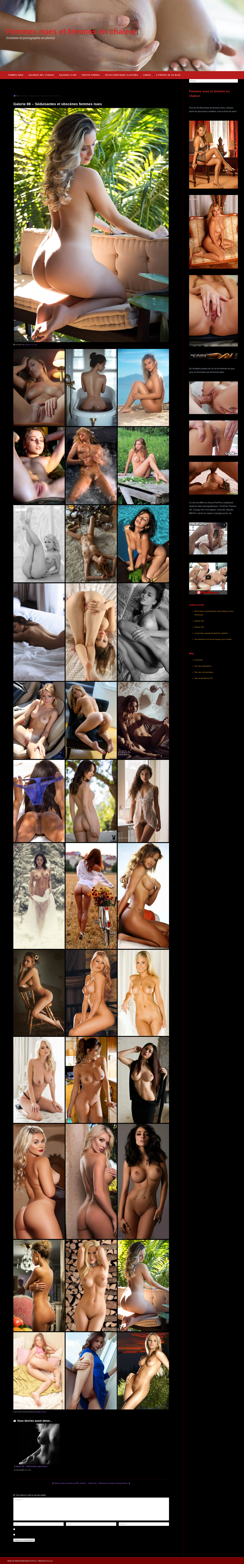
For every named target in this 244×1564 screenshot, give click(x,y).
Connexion (198, 660)
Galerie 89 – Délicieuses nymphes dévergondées (108, 1483)
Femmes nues (40, 1412)
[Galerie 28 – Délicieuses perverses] (39, 1444)
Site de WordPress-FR (203, 678)
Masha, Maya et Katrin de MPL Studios (70, 1483)
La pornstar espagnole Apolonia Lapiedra (211, 633)
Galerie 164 (199, 627)
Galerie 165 (199, 621)
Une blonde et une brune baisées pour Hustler (213, 639)
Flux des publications (202, 666)
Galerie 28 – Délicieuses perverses (30, 1466)
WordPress (33, 1561)
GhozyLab (49, 1561)
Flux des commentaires (203, 672)
